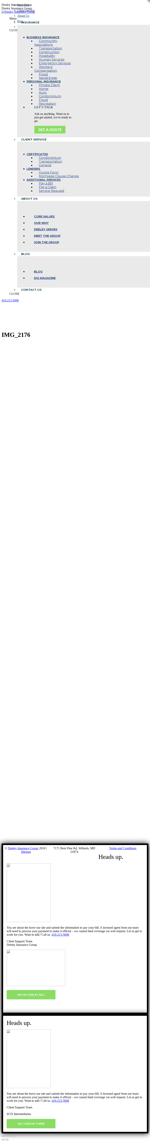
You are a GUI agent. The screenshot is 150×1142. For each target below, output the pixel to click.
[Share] (7, 1136)
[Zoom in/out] (14, 1136)
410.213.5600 (10, 300)
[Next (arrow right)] (7, 1139)
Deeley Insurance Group (23, 848)
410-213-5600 (60, 934)
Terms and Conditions (122, 848)
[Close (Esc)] (3, 1136)
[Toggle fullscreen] (10, 1136)
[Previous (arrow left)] (3, 1139)
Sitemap (26, 851)
